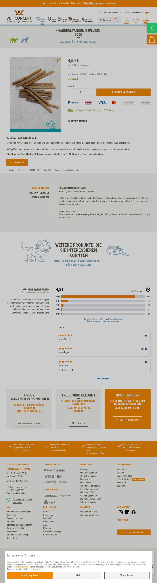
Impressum (37, 569)
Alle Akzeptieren (29, 575)
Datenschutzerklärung (21, 567)
